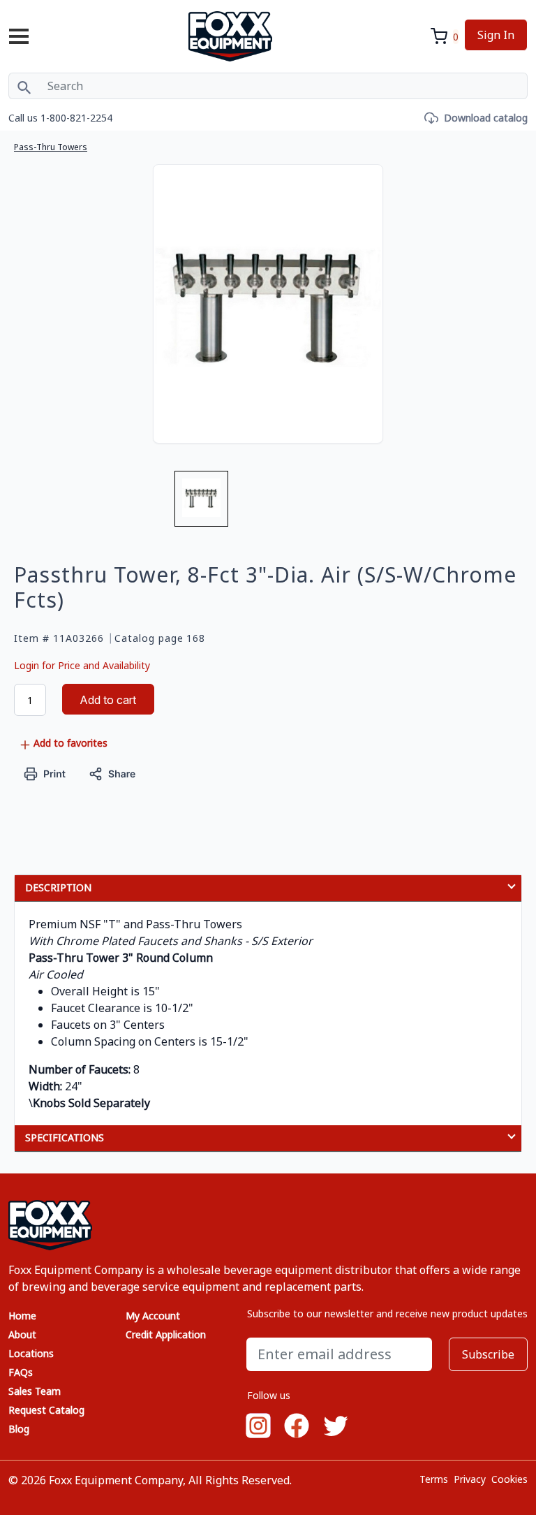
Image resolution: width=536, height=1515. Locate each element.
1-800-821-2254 (76, 117)
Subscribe (488, 1354)
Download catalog (486, 117)
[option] (201, 504)
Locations (31, 1353)
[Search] (24, 86)
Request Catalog (46, 1410)
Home (22, 1315)
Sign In (495, 35)
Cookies (509, 1479)
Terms (433, 1479)
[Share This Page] (112, 772)
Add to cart (108, 700)
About (22, 1334)
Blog (18, 1428)
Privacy (470, 1479)
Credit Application (166, 1334)
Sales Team (34, 1391)
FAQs (20, 1372)
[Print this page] (45, 772)
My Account (153, 1315)
